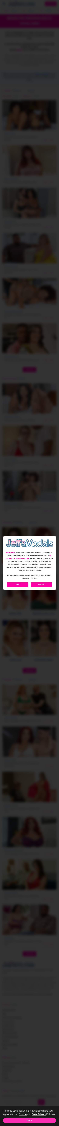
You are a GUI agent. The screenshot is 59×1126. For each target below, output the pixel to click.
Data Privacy (39, 1114)
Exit (18, 584)
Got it (29, 1120)
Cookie (23, 1114)
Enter (41, 584)
